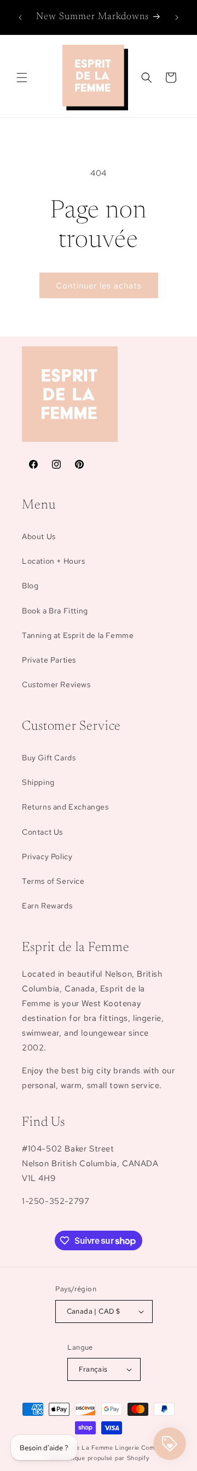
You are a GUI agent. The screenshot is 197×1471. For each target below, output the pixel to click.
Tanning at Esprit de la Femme (78, 635)
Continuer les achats (99, 285)
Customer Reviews (56, 684)
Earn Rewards (47, 906)
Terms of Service (53, 881)
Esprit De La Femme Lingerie (95, 1447)
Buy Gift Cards (49, 758)
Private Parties (49, 660)
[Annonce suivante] (177, 17)
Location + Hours (53, 561)
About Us (39, 536)
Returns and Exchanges (65, 807)
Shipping (38, 782)
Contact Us (42, 832)
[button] (22, 78)
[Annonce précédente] (20, 17)
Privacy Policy (47, 856)
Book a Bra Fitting (55, 611)
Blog (30, 585)
